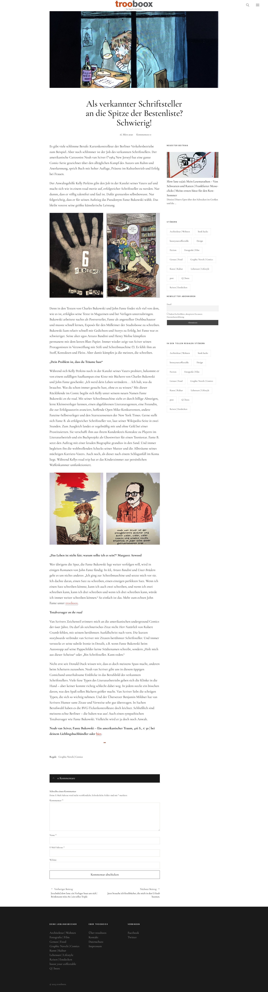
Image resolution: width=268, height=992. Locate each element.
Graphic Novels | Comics (70, 757)
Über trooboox (98, 933)
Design (200, 241)
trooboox (71, 603)
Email (169, 304)
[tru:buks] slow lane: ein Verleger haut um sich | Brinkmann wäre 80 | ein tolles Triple (74, 893)
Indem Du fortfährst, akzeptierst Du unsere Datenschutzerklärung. (184, 315)
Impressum (95, 946)
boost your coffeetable (63, 964)
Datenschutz (96, 942)
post (172, 278)
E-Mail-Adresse (57, 847)
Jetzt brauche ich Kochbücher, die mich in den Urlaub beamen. (132, 893)
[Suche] (248, 5)
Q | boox (185, 278)
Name (53, 835)
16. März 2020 (126, 134)
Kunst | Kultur (176, 268)
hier (98, 734)
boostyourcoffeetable (179, 241)
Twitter (132, 937)
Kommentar (56, 800)
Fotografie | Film (191, 250)
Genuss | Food (176, 259)
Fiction (173, 250)
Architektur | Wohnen (180, 231)
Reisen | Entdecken (178, 287)
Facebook (133, 933)
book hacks (203, 231)
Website (53, 859)
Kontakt (93, 937)
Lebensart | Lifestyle (200, 268)
